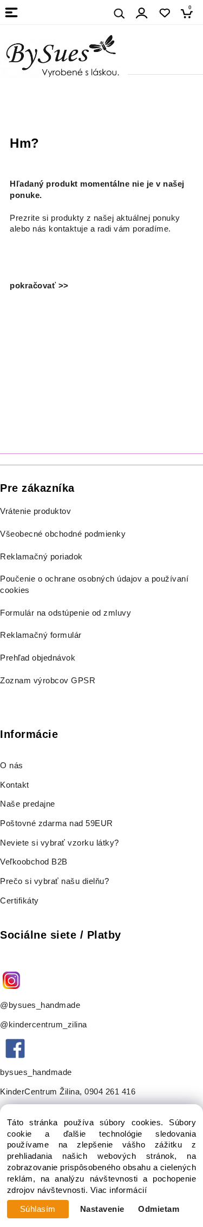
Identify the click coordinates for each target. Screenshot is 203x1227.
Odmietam (158, 1209)
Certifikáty (19, 900)
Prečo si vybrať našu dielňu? (54, 881)
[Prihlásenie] (142, 13)
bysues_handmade (37, 1072)
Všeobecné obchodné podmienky (63, 534)
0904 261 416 (109, 1091)
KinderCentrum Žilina (40, 1091)
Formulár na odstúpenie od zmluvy (65, 613)
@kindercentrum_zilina (44, 1024)
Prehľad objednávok (37, 658)
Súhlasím (38, 1209)
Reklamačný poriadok (41, 556)
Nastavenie (102, 1209)
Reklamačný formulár (41, 635)
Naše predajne (27, 804)
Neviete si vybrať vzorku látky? (59, 843)
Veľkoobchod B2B (34, 861)
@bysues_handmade (40, 1005)
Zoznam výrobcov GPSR (47, 680)
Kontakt (15, 785)
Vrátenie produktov (35, 511)
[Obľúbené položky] (164, 13)
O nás (11, 765)
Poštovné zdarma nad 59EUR (56, 823)
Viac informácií (118, 1190)
